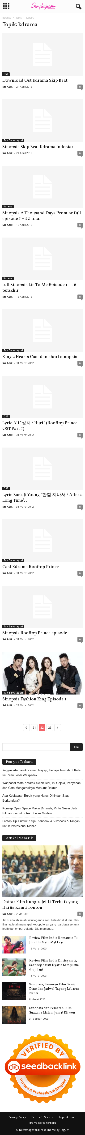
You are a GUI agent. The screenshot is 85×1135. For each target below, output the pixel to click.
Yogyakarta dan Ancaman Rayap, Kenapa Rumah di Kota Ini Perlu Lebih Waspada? (41, 772)
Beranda (6, 17)
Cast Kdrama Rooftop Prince (30, 567)
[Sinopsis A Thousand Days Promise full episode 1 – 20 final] (42, 187)
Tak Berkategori (13, 140)
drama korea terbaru (42, 1122)
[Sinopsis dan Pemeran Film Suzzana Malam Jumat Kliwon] (14, 1015)
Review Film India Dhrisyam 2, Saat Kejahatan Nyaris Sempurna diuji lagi (54, 965)
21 (34, 727)
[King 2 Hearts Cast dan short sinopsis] (42, 330)
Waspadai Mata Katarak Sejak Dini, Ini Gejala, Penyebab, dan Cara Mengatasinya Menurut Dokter (41, 785)
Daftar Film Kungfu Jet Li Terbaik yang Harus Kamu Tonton (40, 905)
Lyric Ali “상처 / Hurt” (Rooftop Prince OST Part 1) (39, 426)
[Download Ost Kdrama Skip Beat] (42, 54)
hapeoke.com (67, 1117)
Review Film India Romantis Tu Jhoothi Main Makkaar (53, 940)
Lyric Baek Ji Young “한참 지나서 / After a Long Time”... (42, 498)
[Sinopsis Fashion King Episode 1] (42, 673)
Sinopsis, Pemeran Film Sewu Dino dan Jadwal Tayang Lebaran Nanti (54, 989)
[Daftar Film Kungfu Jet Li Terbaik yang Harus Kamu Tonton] (42, 871)
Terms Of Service (42, 1117)
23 (49, 727)
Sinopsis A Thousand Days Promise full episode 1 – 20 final (41, 216)
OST (6, 74)
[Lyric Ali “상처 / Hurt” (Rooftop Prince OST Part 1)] (42, 397)
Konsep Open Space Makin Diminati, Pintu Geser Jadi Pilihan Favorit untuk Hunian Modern (39, 811)
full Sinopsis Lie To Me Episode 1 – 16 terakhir (39, 288)
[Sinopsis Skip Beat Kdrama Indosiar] (42, 120)
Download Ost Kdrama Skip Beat (35, 80)
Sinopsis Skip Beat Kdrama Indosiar (37, 147)
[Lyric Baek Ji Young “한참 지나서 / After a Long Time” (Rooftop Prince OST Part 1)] (42, 469)
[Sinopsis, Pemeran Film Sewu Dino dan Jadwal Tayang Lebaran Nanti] (14, 991)
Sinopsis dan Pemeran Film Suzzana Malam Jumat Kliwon (52, 1010)
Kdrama (8, 206)
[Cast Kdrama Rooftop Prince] (42, 540)
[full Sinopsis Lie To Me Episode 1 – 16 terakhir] (42, 259)
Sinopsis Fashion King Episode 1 (34, 699)
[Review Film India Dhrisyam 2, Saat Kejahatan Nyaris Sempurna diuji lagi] (14, 967)
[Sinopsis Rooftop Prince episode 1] (42, 607)
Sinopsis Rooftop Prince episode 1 (36, 633)
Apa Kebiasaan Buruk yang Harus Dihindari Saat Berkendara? (35, 798)
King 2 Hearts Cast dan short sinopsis (39, 357)
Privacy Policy (17, 1117)
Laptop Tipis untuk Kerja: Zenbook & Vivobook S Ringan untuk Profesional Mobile (41, 823)
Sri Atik (7, 86)
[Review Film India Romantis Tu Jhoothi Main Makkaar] (14, 944)
